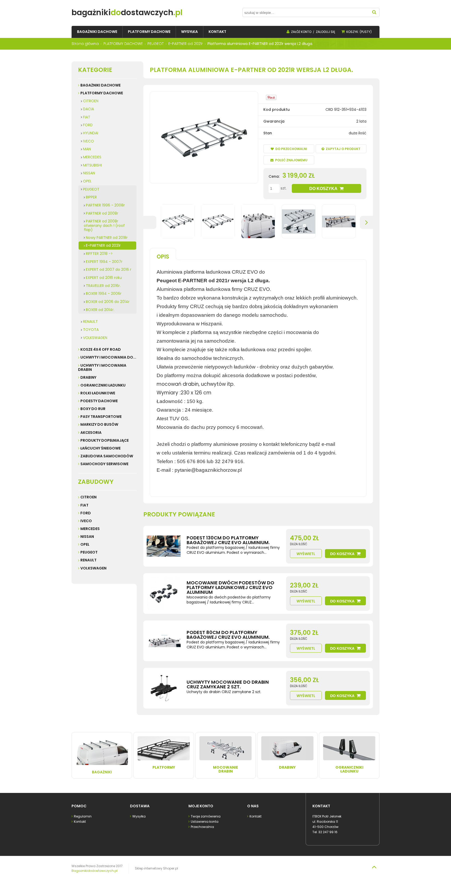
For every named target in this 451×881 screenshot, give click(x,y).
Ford (85, 513)
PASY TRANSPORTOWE (101, 416)
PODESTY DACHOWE (99, 401)
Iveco (86, 520)
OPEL (87, 181)
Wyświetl (305, 553)
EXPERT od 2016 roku (104, 277)
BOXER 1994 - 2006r (103, 293)
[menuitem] (97, 32)
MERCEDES (92, 157)
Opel (85, 544)
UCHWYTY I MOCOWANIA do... (108, 357)
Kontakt (80, 821)
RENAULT (90, 321)
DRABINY (88, 377)
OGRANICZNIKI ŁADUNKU (103, 385)
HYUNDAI (90, 133)
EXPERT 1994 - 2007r (104, 261)
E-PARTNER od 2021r (103, 245)
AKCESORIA (91, 432)
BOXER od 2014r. (100, 309)
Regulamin (83, 816)
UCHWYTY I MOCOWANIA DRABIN (102, 367)
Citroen (88, 497)
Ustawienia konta (204, 821)
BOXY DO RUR (92, 408)
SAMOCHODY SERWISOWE (104, 464)
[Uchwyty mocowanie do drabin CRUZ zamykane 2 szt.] (163, 688)
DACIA (88, 109)
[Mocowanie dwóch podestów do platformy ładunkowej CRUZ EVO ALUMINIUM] (163, 593)
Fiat (84, 505)
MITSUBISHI (92, 165)
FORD (88, 125)
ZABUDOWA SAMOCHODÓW (106, 456)
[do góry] (374, 867)
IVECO (88, 141)
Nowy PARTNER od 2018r (107, 237)
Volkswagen (93, 568)
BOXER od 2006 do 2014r (107, 301)
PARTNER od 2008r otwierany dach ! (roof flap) (104, 225)
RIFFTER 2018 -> (99, 253)
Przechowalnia (202, 827)
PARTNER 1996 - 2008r (105, 205)
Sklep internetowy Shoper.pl (156, 868)
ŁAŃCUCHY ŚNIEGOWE (100, 448)
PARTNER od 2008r (102, 213)
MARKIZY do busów (99, 424)
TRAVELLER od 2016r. (103, 285)
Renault (88, 560)
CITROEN (90, 100)
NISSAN (89, 173)
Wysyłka (139, 816)
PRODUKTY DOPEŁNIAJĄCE (104, 440)
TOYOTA (91, 329)
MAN (87, 149)
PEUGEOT (91, 189)
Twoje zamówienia (206, 816)
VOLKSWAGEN (95, 337)
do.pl (127, 12)
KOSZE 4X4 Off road (100, 349)
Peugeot (89, 552)
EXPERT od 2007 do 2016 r (108, 269)
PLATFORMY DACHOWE (101, 93)
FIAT (86, 117)
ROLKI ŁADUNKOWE (97, 393)
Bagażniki (102, 772)
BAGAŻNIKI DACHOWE (100, 85)
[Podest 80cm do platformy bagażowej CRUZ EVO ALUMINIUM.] (163, 641)
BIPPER (91, 197)
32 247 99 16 (327, 832)
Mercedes (90, 528)
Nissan (87, 536)
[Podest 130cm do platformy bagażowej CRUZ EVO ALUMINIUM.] (163, 546)
